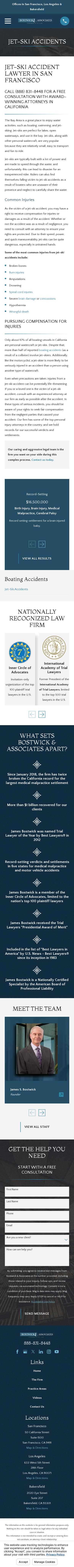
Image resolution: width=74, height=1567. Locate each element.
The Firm (37, 1379)
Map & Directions (37, 1447)
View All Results (37, 558)
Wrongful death (19, 311)
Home (37, 1370)
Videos (37, 1397)
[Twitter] (33, 1352)
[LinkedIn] (41, 1352)
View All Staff (37, 1127)
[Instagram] (49, 1352)
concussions (48, 298)
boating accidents (50, 350)
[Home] (35, 21)
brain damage (27, 298)
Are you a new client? (18, 1237)
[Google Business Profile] (25, 1352)
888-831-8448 (37, 1343)
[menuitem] (37, 589)
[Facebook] (17, 1352)
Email (9, 1225)
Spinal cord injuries (21, 292)
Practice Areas (37, 1388)
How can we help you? (19, 1249)
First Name (12, 1189)
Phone (9, 1213)
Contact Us (37, 1406)
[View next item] (42, 544)
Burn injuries (16, 272)
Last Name (12, 1201)
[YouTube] (57, 1352)
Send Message (37, 1313)
